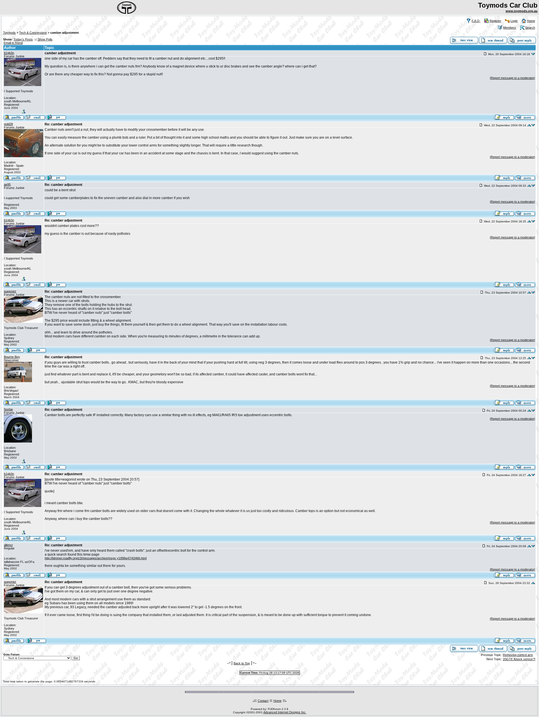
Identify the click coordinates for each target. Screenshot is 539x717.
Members (509, 27)
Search (530, 27)
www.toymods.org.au (522, 11)
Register (495, 20)
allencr (8, 545)
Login (514, 20)
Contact (263, 700)
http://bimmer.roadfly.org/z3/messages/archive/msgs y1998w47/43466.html (96, 558)
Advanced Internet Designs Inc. (284, 712)
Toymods (9, 32)
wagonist (10, 291)
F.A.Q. (476, 20)
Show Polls (45, 39)
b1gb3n (9, 53)
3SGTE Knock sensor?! (519, 659)
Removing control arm (518, 655)
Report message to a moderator (512, 78)
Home (531, 20)
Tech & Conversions (33, 32)
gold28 (8, 124)
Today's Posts (23, 39)
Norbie (8, 409)
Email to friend (13, 42)
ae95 (7, 184)
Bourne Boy (12, 356)
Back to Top (242, 663)
